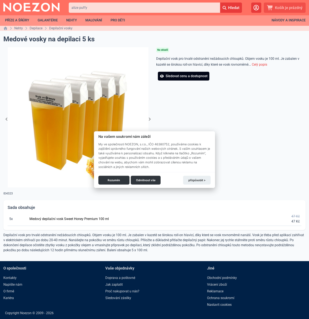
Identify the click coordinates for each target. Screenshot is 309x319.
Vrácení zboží (217, 284)
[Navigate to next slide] (150, 119)
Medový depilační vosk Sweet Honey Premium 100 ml (69, 219)
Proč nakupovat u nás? (122, 291)
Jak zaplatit (114, 284)
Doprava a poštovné (120, 278)
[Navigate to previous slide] (6, 119)
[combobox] (144, 8)
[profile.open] (256, 8)
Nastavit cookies (219, 305)
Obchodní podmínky (222, 278)
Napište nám (12, 284)
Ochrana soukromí (220, 298)
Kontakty (10, 278)
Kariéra (8, 298)
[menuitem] (17, 20)
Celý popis (259, 64)
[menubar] (65, 20)
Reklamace (215, 291)
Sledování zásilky (118, 298)
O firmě (8, 291)
